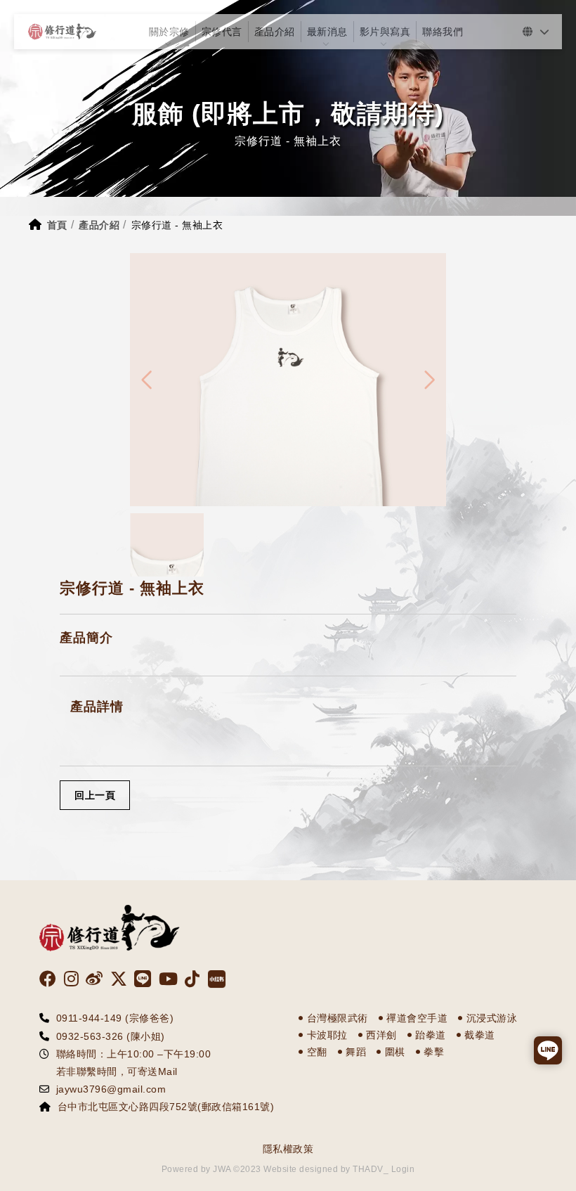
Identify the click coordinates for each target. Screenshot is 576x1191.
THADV (368, 1169)
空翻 (317, 1051)
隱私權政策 (288, 1148)
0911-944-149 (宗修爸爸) (115, 1018)
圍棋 (395, 1051)
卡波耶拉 (327, 1035)
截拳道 (479, 1035)
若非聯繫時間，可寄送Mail (112, 1071)
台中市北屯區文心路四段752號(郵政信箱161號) (166, 1106)
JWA (221, 1169)
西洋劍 (381, 1035)
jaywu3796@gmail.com (111, 1089)
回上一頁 (94, 795)
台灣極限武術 (337, 1018)
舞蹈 (356, 1051)
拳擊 (434, 1051)
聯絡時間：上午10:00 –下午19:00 (133, 1054)
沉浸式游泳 (492, 1018)
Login (403, 1169)
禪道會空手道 (416, 1018)
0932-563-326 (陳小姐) (110, 1036)
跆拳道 (430, 1035)
